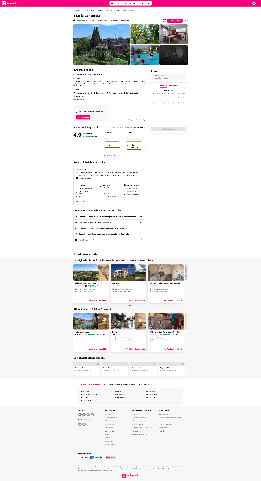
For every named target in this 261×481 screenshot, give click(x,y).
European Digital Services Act (141, 427)
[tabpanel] (130, 396)
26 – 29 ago (132, 3)
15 (178, 108)
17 (153, 113)
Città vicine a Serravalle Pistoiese (92, 384)
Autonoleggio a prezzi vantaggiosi (170, 417)
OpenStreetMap (140, 120)
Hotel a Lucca (150, 391)
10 (153, 108)
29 (178, 118)
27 (168, 118)
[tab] (92, 384)
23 (183, 113)
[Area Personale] (255, 3)
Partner (107, 438)
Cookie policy (109, 424)
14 (173, 108)
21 (173, 113)
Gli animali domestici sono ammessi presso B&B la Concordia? (103, 228)
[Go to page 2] (130, 305)
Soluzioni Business (111, 444)
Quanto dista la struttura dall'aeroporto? (95, 222)
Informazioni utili (137, 424)
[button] (101, 44)
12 (163, 108)
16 (183, 108)
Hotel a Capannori (86, 400)
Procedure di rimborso (139, 417)
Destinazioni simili (144, 384)
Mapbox (131, 120)
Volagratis (77, 10)
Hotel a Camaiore (151, 394)
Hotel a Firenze (85, 391)
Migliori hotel (163, 427)
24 (153, 118)
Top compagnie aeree (166, 414)
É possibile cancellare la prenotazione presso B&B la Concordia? (104, 234)
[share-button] (186, 21)
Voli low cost (163, 421)
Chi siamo (108, 414)
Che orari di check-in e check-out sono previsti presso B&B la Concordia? (107, 217)
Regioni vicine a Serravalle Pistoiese (121, 384)
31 (153, 123)
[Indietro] (153, 91)
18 (158, 113)
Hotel (86, 10)
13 (168, 108)
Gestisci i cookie (110, 427)
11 (158, 108)
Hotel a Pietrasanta (120, 397)
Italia (92, 10)
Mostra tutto (78, 99)
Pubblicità (108, 434)
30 (183, 118)
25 (158, 118)
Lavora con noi (109, 431)
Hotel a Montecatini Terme (89, 394)
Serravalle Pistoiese (120, 3)
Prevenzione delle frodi (139, 434)
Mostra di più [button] (80, 201)
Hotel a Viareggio (119, 394)
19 (163, 113)
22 (178, 113)
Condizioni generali (111, 417)
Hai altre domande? (86, 240)
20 (168, 113)
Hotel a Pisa (117, 391)
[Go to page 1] (129, 305)
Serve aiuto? (136, 414)
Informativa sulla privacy (112, 421)
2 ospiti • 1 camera (144, 3)
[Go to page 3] (131, 305)
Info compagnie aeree (139, 421)
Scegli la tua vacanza (165, 424)
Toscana (100, 10)
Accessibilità (136, 431)
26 (163, 118)
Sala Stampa (109, 441)
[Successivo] (183, 91)
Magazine (162, 431)
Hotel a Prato (85, 397)
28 (173, 118)
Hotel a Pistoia (150, 397)
